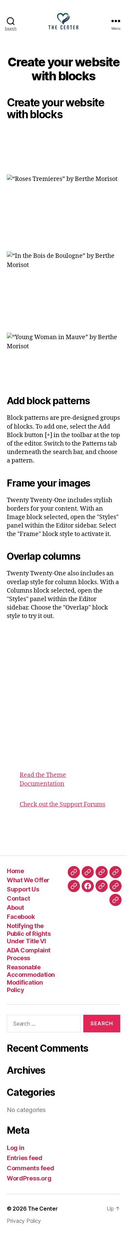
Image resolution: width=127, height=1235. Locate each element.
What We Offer (28, 880)
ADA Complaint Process (28, 954)
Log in (15, 1147)
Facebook (21, 916)
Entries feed (24, 1157)
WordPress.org (29, 1178)
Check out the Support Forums (62, 804)
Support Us (23, 889)
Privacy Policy (24, 1220)
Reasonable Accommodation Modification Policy (31, 979)
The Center (43, 1208)
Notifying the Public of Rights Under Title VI (28, 933)
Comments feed (30, 1168)
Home (15, 870)
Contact (18, 898)
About (15, 907)
